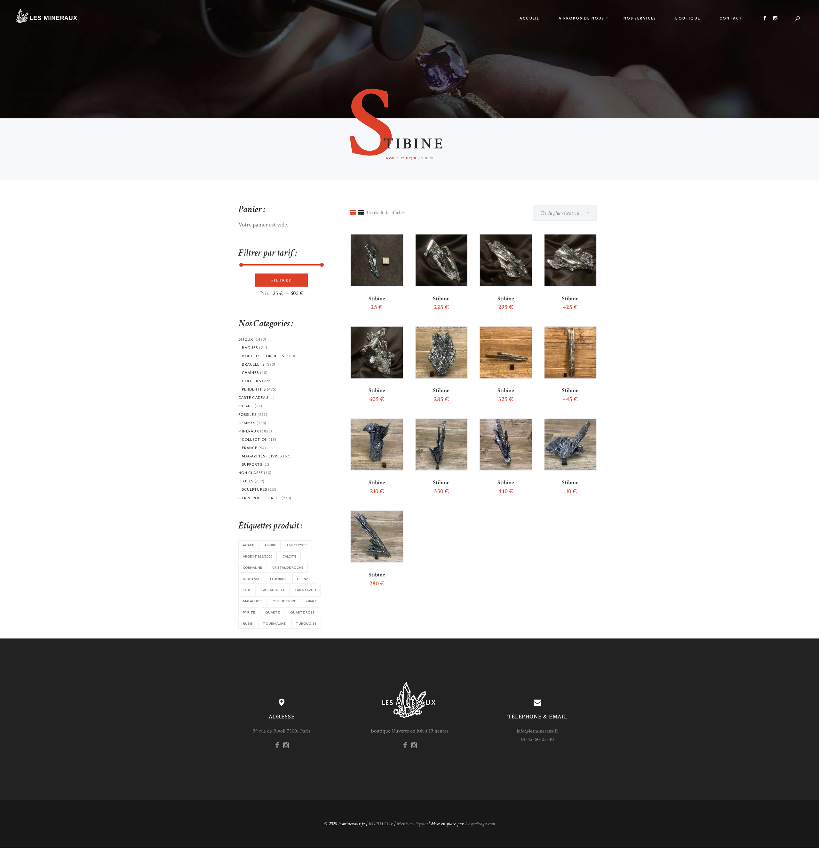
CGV (388, 823)
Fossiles (247, 414)
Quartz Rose (302, 612)
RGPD (375, 823)
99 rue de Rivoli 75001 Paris (281, 731)
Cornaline (252, 567)
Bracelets (253, 364)
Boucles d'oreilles (263, 356)
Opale (311, 601)
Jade (247, 590)
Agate (248, 545)
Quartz (272, 612)
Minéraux (248, 431)
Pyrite (249, 612)
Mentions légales (412, 823)
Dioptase (251, 579)
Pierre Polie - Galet (259, 498)
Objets (246, 481)
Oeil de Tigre (284, 601)
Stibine (377, 299)
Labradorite (273, 590)
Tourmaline (274, 623)
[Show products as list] (361, 213)
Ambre (270, 545)
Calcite (289, 556)
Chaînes (250, 372)
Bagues (250, 347)
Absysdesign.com (480, 823)
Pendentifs (254, 389)
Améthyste (296, 545)
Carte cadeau (253, 397)
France (250, 448)
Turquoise (306, 623)
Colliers (251, 381)
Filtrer (281, 280)
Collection (255, 439)
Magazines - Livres (262, 456)
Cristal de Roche (287, 567)
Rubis (248, 623)
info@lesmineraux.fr (537, 731)
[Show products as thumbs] (353, 213)
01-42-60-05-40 (537, 739)
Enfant (246, 406)
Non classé (250, 473)
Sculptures (254, 489)
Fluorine (278, 579)
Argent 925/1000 (257, 556)
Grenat (304, 579)
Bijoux (245, 339)
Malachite (252, 601)
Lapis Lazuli (305, 590)
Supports (252, 464)
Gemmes (247, 423)
